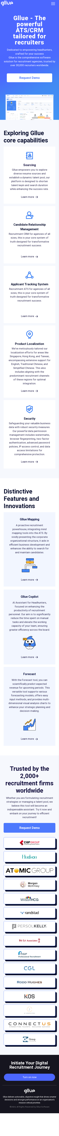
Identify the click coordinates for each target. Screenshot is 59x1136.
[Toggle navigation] (54, 3)
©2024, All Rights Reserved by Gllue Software (29, 1107)
